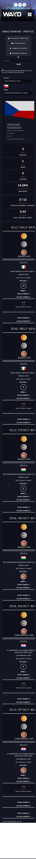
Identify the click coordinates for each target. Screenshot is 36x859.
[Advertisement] (18, 841)
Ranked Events (19, 48)
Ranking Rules (19, 53)
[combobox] (19, 81)
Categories (19, 43)
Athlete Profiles (19, 38)
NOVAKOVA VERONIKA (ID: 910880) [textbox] (16, 93)
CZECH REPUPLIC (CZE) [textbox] (12, 81)
